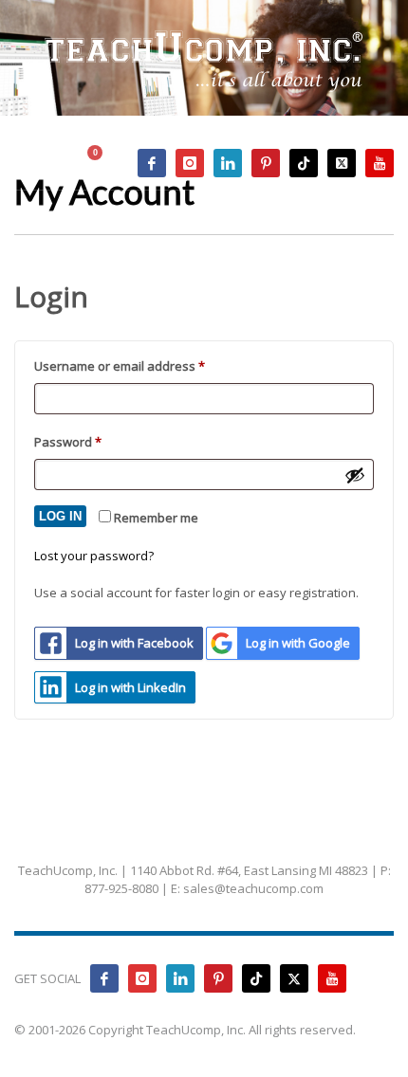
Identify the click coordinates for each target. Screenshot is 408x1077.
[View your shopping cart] (104, 163)
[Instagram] (190, 163)
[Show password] (354, 475)
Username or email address (145, 365)
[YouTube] (379, 163)
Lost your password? (94, 555)
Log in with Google (298, 642)
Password (94, 441)
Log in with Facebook (134, 642)
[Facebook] (152, 163)
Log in (60, 516)
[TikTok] (303, 163)
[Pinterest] (265, 163)
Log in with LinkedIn (130, 687)
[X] (341, 163)
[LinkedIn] (227, 163)
